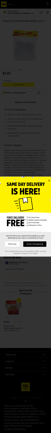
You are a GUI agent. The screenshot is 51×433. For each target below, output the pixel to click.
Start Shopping (35, 244)
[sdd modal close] (49, 180)
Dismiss (12, 244)
